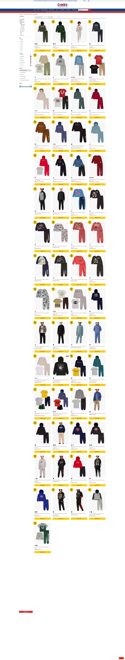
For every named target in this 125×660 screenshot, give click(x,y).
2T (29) (22, 39)
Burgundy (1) (23, 62)
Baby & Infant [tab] (51, 9)
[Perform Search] (89, 10)
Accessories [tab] (62, 9)
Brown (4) (22, 60)
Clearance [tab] (68, 9)
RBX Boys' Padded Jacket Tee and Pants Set (97, 413)
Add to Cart (42, 50)
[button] (36, 10)
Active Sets (35, 14)
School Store (74, 9)
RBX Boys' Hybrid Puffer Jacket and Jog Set (42, 212)
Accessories (22, 35)
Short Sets (22, 27)
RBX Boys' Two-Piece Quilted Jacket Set (60, 212)
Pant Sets (22, 26)
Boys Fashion (27, 14)
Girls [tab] (35, 9)
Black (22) (22, 56)
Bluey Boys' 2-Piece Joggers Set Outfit (41, 279)
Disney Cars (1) (23, 78)
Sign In (84, 0)
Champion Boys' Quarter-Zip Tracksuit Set (78, 346)
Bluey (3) (22, 74)
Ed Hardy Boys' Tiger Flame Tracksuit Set (78, 513)
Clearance (21, 14)
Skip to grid (104, 14)
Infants (21, 32)
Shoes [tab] (57, 9)
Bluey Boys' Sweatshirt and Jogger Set (60, 246)
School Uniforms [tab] (44, 9)
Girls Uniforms (22, 28)
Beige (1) (22, 54)
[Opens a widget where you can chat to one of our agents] (121, 658)
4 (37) (21, 45)
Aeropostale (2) (23, 72)
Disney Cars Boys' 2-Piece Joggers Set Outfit (79, 279)
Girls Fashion (22, 31)
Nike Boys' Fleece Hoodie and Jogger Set (60, 480)
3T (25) (22, 41)
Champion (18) (23, 76)
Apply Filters (26, 611)
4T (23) (22, 43)
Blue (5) (22, 58)
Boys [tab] (38, 9)
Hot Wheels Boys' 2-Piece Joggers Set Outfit (61, 279)
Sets (31, 14)
